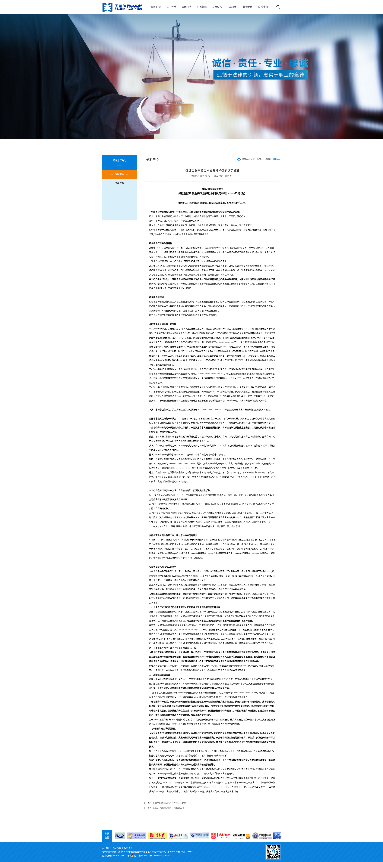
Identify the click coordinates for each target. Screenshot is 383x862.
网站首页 (156, 7)
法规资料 (232, 7)
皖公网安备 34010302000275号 (116, 856)
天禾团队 (186, 7)
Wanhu (168, 856)
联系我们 (263, 7)
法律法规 (119, 183)
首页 (259, 159)
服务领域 (202, 7)
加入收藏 (117, 848)
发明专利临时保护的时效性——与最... (170, 803)
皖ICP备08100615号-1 (143, 856)
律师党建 (248, 7)
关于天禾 (171, 7)
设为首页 (128, 848)
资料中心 (119, 174)
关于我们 (106, 848)
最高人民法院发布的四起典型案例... (169, 808)
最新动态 (217, 7)
